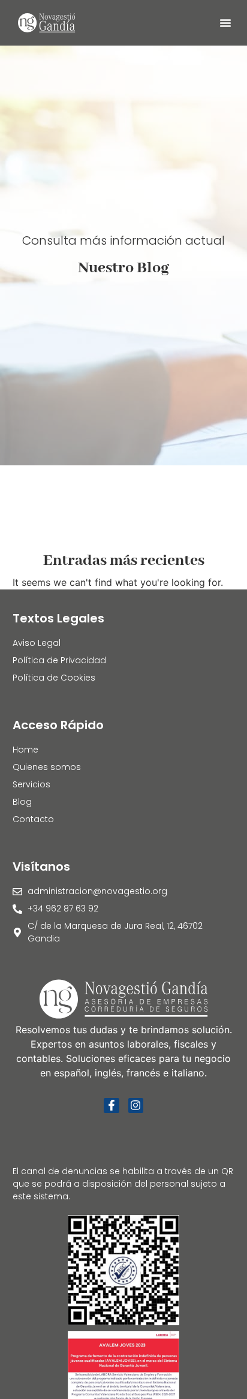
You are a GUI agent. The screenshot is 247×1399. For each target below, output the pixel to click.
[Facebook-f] (111, 1105)
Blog (22, 802)
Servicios (31, 784)
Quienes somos (47, 767)
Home (25, 750)
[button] (225, 23)
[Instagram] (135, 1105)
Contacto (33, 819)
